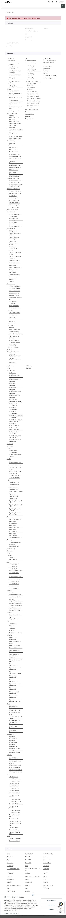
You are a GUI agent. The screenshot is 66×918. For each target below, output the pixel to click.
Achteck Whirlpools (14, 205)
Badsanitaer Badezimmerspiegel (14, 394)
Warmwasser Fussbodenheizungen (15, 359)
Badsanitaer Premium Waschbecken (15, 436)
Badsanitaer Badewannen (12, 386)
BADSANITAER (11, 370)
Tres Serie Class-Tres (14, 779)
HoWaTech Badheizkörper (13, 558)
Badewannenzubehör (15, 176)
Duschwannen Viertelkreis (13, 223)
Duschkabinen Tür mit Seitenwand (15, 71)
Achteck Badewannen (15, 159)
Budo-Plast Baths (48, 854)
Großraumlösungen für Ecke (15, 103)
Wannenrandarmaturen (15, 267)
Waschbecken (10, 284)
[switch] (60, 912)
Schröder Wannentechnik (14, 885)
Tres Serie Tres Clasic (15, 810)
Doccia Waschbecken (14, 477)
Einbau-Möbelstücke (14, 312)
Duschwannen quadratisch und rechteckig (13, 218)
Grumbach (10, 551)
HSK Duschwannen (14, 564)
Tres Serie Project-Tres (15, 801)
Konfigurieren (51, 905)
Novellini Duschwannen (15, 605)
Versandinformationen (31, 31)
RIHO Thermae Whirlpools (13, 727)
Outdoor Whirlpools (30, 60)
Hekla (8, 553)
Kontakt (9, 46)
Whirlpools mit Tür (14, 207)
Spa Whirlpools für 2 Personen (32, 106)
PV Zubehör (46, 73)
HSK (8, 561)
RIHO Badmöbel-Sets (14, 710)
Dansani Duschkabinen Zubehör (15, 455)
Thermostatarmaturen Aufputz (15, 253)
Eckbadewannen (13, 149)
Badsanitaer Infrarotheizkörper (14, 424)
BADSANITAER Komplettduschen (14, 428)
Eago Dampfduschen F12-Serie (14, 509)
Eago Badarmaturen (14, 482)
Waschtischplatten (14, 305)
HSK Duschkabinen (14, 572)
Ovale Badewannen (14, 152)
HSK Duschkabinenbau (13, 868)
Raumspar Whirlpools (15, 193)
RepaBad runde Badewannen (13, 688)
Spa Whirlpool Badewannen (32, 81)
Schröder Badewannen (15, 761)
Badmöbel (10, 310)
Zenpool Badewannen (15, 838)
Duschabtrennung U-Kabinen (14, 82)
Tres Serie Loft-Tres (14, 790)
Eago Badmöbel (13, 487)
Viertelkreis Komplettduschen (14, 120)
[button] (49, 1)
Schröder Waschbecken (15, 772)
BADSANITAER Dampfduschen (13, 404)
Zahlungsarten (29, 28)
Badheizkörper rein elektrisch (14, 337)
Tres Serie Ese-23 (13, 827)
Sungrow (27, 885)
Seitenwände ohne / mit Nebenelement (15, 94)
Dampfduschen (11, 127)
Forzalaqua (10, 540)
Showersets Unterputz (15, 263)
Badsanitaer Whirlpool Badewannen (15, 440)
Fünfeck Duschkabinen (15, 75)
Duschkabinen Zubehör (15, 537)
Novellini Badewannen (15, 608)
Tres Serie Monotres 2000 (14, 833)
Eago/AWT (28, 860)
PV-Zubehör (12, 630)
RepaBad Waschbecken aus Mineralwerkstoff (15, 700)
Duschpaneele (13, 231)
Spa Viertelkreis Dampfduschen (31, 70)
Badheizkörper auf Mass (15, 334)
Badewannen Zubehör (15, 379)
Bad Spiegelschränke (12, 347)
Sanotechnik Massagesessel (13, 745)
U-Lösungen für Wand (15, 111)
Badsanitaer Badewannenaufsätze (15, 390)
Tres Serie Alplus (13, 776)
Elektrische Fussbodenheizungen (15, 355)
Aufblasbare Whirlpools (31, 109)
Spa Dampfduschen (30, 63)
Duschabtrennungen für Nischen (15, 63)
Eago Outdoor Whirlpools (16, 491)
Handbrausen (12, 277)
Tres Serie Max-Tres (14, 793)
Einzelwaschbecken (14, 293)
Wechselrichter (47, 66)
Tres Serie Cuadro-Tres (15, 781)
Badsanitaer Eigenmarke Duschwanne (15, 416)
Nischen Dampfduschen (15, 136)
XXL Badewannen (13, 170)
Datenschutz (14, 913)
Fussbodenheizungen (13, 352)
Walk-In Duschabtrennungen (12, 90)
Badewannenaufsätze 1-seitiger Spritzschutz (15, 181)
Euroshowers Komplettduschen (14, 526)
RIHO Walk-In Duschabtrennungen (14, 731)
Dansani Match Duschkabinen (13, 451)
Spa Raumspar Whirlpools (31, 88)
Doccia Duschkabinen (15, 465)
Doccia (9, 458)
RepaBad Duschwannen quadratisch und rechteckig (15, 655)
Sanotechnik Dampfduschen (13, 737)
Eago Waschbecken (14, 496)
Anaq (8, 368)
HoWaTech (10, 555)
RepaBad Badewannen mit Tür (15, 642)
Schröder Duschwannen (15, 769)
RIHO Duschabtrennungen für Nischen (15, 716)
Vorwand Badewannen (15, 167)
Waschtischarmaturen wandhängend (15, 238)
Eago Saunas (12, 494)
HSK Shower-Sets (13, 586)
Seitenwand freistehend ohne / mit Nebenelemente (15, 98)
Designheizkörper (14, 331)
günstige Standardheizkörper (14, 328)
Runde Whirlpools (14, 200)
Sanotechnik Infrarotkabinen (13, 741)
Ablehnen (51, 909)
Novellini (9, 590)
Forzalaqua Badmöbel (15, 542)
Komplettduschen (12, 113)
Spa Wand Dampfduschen (31, 78)
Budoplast (10, 443)
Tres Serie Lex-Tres (14, 788)
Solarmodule (46, 68)
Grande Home (11, 548)
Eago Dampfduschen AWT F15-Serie (14, 513)
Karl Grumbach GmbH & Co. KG (32, 869)
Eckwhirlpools (12, 195)
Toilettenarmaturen (14, 274)
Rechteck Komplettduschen (14, 116)
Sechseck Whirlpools (14, 202)
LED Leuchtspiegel (12, 345)
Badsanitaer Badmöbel (15, 401)
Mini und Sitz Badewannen (12, 173)
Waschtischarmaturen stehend (15, 234)
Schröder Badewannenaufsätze (15, 764)
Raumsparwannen (14, 147)
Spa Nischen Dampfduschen (31, 74)
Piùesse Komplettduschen (14, 618)
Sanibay (9, 882)
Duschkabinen (11, 60)
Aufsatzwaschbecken (14, 286)
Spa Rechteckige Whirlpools (31, 84)
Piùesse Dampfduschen (15, 615)
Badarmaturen (11, 228)
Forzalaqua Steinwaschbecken (14, 545)
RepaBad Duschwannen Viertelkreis (15, 660)
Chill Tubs (9, 446)
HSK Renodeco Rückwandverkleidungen (15, 569)
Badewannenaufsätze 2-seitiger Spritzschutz (15, 185)
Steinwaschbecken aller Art (15, 298)
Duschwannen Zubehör (15, 226)
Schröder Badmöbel (14, 767)
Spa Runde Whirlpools (33, 96)
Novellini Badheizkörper (15, 610)
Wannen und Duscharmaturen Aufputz (13, 242)
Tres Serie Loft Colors (14, 799)
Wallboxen (46, 71)
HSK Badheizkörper (14, 588)
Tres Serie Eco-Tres (14, 783)
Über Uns (46, 28)
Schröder (9, 754)
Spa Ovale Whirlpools (33, 94)
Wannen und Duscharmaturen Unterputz (13, 248)
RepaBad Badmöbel (14, 645)
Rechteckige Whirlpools (15, 191)
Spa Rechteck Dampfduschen (31, 66)
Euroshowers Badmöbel (15, 519)
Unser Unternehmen (12, 43)
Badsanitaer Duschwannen (13, 412)
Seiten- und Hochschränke (13, 322)
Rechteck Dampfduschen (15, 130)
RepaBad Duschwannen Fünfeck (15, 651)
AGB (26, 34)
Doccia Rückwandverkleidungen (15, 470)
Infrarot (9, 349)
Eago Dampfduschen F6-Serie (15, 501)
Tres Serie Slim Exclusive (15, 804)
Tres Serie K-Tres (13, 830)
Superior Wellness (48, 885)
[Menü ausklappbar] (2, 1)
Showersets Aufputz (14, 260)
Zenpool (9, 836)
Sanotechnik (10, 734)
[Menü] (63, 902)
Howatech (46, 865)
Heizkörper (29, 366)
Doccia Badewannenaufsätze (15, 461)
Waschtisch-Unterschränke (13, 318)
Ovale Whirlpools (13, 198)
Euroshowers (10, 517)
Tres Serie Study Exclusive (13, 807)
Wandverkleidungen (12, 209)
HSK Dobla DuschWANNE (16, 579)
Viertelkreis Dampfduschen (13, 133)
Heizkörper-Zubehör (14, 342)
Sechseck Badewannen (15, 156)
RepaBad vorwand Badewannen (14, 696)
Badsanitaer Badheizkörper (13, 398)
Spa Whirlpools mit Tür (33, 103)
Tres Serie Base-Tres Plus (14, 815)
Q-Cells (9, 621)
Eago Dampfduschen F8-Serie (15, 505)
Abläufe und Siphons (14, 308)
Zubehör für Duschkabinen (13, 86)
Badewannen (10, 141)
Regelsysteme (12, 362)
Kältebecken (28, 116)
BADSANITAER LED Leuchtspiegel (14, 432)
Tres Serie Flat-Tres (14, 786)
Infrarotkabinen (29, 114)
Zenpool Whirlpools (14, 841)
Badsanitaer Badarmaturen (13, 382)
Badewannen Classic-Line (15, 376)
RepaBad (9, 635)
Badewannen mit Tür (14, 165)
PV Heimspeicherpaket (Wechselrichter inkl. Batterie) (49, 62)
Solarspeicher (12, 623)
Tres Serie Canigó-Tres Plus (15, 824)
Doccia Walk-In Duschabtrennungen (14, 474)
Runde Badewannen (14, 154)
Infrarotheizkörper (14, 340)
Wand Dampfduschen (15, 138)
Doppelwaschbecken (14, 288)
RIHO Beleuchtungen (14, 712)
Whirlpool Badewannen (13, 188)
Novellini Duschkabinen (15, 597)
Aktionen (28, 368)
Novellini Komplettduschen (14, 600)
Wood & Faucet (11, 891)
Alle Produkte (12, 373)
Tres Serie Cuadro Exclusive (14, 796)
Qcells (45, 876)
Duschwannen (11, 212)
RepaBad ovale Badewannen (13, 676)
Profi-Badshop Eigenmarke (32, 876)
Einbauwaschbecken (14, 290)
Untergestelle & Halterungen (13, 302)
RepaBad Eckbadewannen (13, 664)
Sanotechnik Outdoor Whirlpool (14, 749)
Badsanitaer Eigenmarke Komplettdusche (15, 420)
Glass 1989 (28, 863)
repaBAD (27, 879)
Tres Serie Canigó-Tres (15, 821)
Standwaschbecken (14, 295)
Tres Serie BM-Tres (14, 819)
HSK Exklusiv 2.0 (13, 566)
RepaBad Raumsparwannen (14, 680)
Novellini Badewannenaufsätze (15, 593)
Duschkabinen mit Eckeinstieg (14, 67)
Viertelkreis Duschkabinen (13, 78)
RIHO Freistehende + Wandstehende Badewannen (14, 722)
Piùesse (9, 612)
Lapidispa (46, 868)
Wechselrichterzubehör (49, 75)
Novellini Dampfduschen (15, 603)
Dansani (9, 448)
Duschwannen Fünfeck (15, 214)
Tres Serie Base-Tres (14, 812)
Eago (8, 480)
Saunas (27, 112)
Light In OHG (10, 873)
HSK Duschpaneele (14, 583)
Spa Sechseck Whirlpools (34, 98)
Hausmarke (10, 865)
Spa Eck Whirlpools (32, 91)
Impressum (7, 913)
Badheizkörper (11, 325)
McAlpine (27, 873)
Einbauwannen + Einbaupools (13, 707)
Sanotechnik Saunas (14, 752)
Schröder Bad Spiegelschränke (13, 757)
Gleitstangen (12, 279)
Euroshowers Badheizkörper (13, 534)
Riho (8, 704)
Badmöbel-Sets (13, 315)
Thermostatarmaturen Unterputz (15, 257)
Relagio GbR (10, 879)
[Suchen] (63, 6)
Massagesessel (29, 119)
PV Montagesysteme (48, 78)
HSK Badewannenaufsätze (15, 575)
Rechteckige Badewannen (12, 144)
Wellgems (46, 888)
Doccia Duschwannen (15, 467)
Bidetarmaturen (13, 270)
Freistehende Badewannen (12, 162)
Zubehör (11, 281)
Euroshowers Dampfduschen (13, 530)
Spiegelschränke (13, 498)
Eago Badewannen (14, 484)
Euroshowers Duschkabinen (13, 522)
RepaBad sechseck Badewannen (14, 692)
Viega (26, 888)
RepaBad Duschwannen (15, 648)
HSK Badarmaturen (14, 581)
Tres (8, 774)
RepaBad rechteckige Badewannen (14, 684)
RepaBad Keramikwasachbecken (15, 672)
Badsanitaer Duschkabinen (13, 408)
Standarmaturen (13, 265)
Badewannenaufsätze (13, 178)
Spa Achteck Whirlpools (33, 101)
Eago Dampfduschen (14, 489)
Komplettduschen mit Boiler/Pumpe (15, 124)
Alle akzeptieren (51, 900)
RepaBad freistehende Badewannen (15, 668)
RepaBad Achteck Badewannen (13, 638)
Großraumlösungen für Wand (15, 107)
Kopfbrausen (12, 272)
